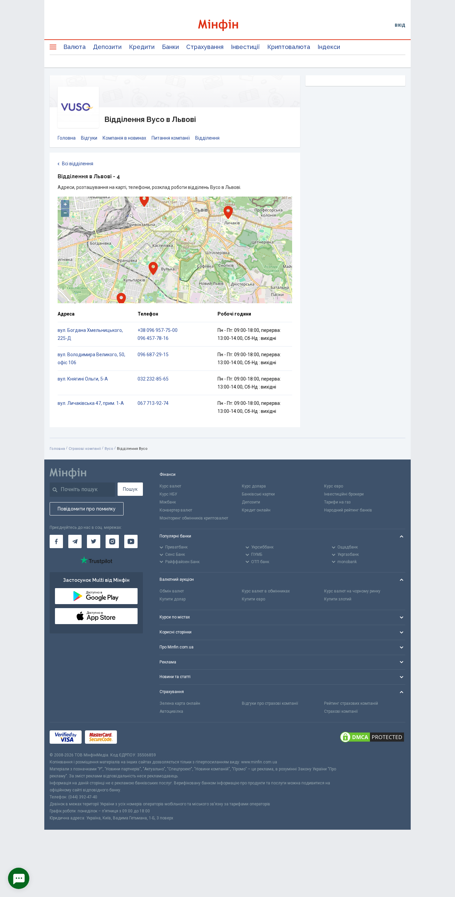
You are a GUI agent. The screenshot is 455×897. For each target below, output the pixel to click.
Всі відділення (77, 163)
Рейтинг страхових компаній (351, 703)
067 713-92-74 (153, 403)
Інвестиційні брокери (344, 494)
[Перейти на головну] (227, 25)
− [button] (65, 213)
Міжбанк (168, 502)
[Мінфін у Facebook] (56, 541)
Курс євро (333, 486)
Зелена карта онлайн (180, 703)
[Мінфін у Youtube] (131, 541)
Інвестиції (245, 46)
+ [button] (65, 204)
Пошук (130, 489)
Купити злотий (337, 599)
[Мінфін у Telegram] (75, 541)
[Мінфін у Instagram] (112, 541)
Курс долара (254, 486)
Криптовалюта (288, 46)
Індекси (328, 46)
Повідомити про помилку (87, 508)
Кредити (142, 46)
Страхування (205, 46)
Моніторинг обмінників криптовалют (194, 518)
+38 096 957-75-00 (158, 330)
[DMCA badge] (372, 737)
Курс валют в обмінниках (266, 591)
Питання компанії (171, 138)
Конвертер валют (176, 510)
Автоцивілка (171, 711)
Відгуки (89, 138)
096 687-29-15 (153, 354)
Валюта (74, 46)
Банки (170, 46)
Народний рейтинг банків (348, 510)
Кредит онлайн (256, 510)
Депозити (107, 46)
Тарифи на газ (337, 502)
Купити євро (253, 599)
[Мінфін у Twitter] (93, 541)
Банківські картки (258, 494)
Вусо (109, 449)
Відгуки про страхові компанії (270, 703)
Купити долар (173, 599)
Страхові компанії (85, 449)
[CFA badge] (135, 737)
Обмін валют (172, 591)
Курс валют (170, 486)
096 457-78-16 (153, 338)
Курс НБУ (168, 494)
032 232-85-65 (153, 379)
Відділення (207, 138)
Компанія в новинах (124, 138)
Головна (67, 138)
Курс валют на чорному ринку (352, 591)
